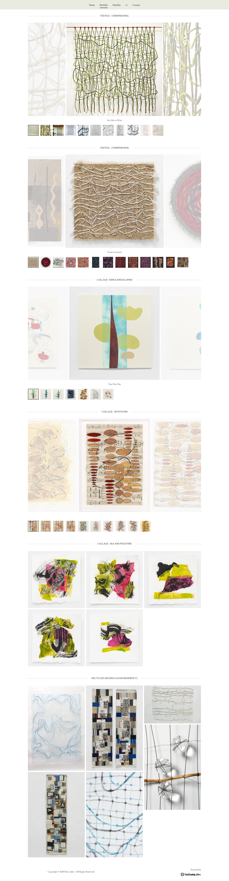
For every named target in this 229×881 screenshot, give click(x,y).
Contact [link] (136, 5)
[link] (191, 874)
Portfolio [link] (104, 5)
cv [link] (127, 5)
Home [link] (92, 5)
